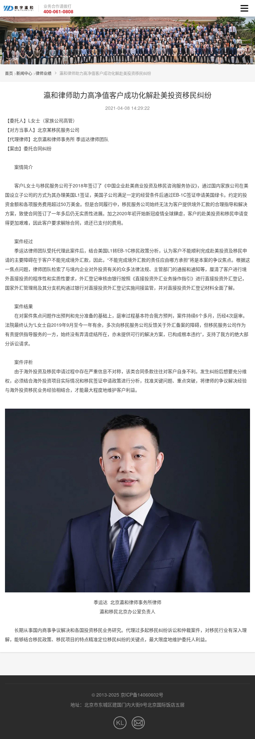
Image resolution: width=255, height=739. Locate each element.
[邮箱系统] (138, 722)
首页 (9, 73)
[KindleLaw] (120, 722)
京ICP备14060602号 (142, 694)
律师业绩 (43, 73)
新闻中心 (24, 73)
